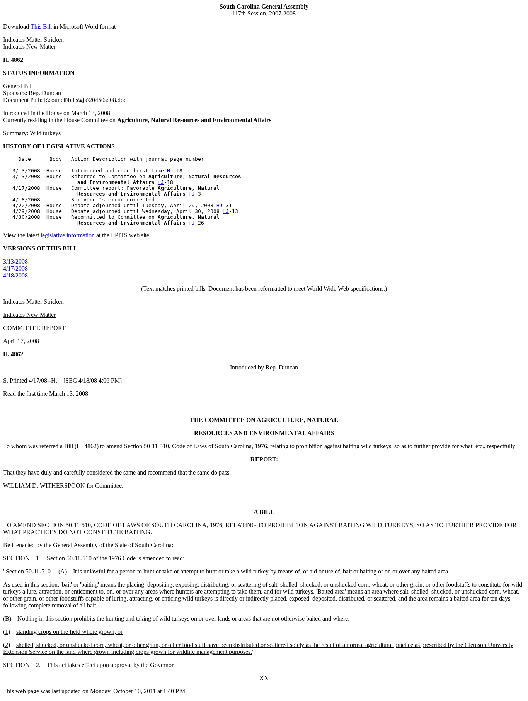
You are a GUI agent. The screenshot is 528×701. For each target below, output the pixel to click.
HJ (170, 171)
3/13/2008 (15, 261)
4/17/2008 (15, 268)
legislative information (68, 235)
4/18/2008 (15, 275)
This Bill (41, 26)
